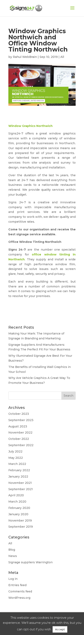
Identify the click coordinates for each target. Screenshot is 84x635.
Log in (13, 579)
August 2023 (17, 426)
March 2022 (17, 464)
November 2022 (20, 432)
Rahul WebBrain (25, 57)
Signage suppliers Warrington (30, 562)
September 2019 (20, 526)
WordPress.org (19, 598)
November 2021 (20, 483)
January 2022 (18, 476)
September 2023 (20, 420)
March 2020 (17, 501)
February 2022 (19, 470)
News (12, 556)
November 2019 (20, 520)
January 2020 (18, 514)
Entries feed (17, 585)
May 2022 (15, 458)
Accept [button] (60, 629)
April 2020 (16, 495)
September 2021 (20, 489)
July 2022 (15, 451)
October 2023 (18, 414)
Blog (11, 549)
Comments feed (20, 591)
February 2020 (19, 508)
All (62, 57)
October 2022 (18, 439)
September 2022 (20, 445)
